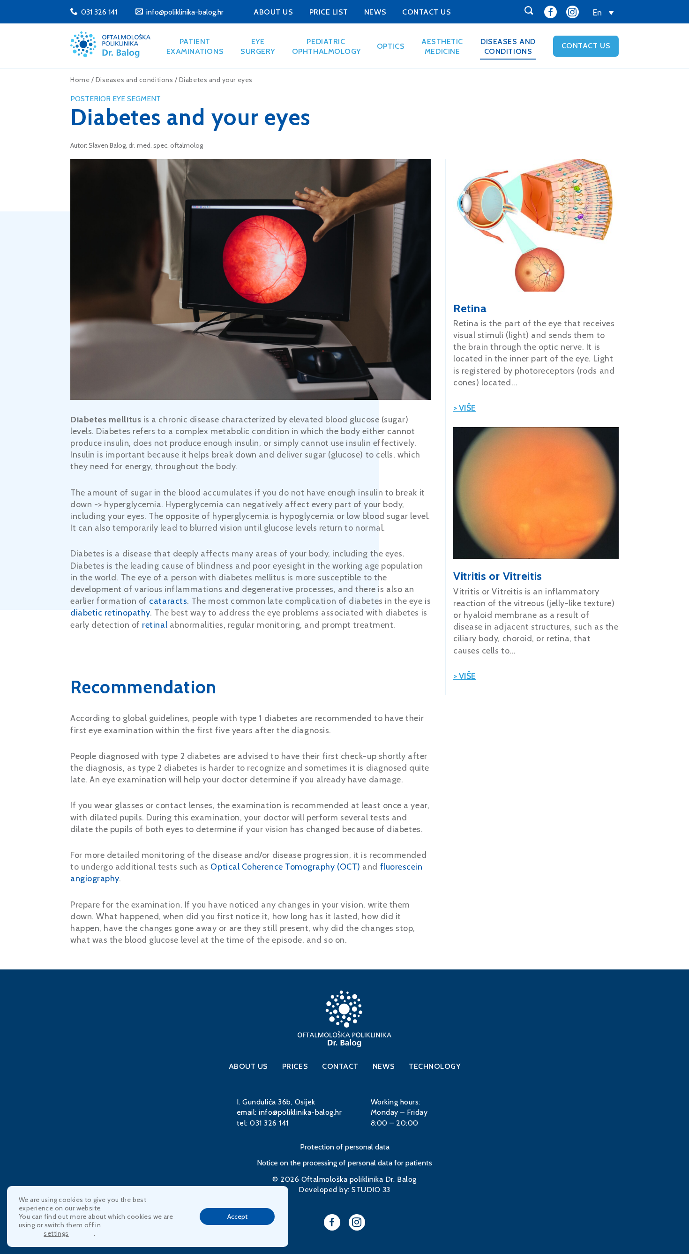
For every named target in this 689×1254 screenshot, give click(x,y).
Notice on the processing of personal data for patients (344, 1162)
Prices (295, 1066)
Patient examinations (195, 46)
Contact (340, 1066)
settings (56, 1233)
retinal (154, 625)
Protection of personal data (344, 1146)
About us (273, 12)
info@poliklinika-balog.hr (185, 12)
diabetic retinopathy (110, 613)
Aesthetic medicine (442, 46)
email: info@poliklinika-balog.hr (289, 1112)
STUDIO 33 (371, 1189)
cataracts (168, 601)
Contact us (426, 12)
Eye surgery (257, 46)
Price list (328, 12)
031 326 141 (99, 12)
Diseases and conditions (507, 46)
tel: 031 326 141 (263, 1123)
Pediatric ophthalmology (326, 46)
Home (80, 79)
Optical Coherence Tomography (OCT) (285, 867)
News (375, 12)
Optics (390, 46)
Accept (237, 1216)
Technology (434, 1066)
